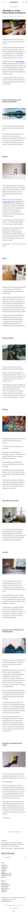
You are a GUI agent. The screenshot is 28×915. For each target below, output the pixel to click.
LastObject (10, 905)
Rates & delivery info (19, 848)
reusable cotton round (8, 201)
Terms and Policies (14, 908)
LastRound (3, 870)
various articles (20, 61)
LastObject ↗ (20, 905)
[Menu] (1, 2)
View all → (3, 876)
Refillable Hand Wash (6, 875)
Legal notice (4, 890)
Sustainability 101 (15, 6)
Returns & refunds (5, 884)
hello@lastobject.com (6, 900)
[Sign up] (24, 857)
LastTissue (3, 868)
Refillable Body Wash (6, 873)
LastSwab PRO (5, 866)
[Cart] (26, 2)
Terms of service (5, 888)
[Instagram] (14, 912)
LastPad (3, 871)
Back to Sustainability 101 (14, 831)
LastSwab (3, 865)
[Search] (5, 2)
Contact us (3, 891)
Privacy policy (4, 886)
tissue (18, 201)
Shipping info (4, 883)
